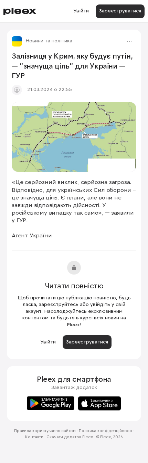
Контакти (34, 437)
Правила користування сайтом (45, 431)
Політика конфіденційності (105, 431)
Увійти (81, 11)
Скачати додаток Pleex (69, 437)
